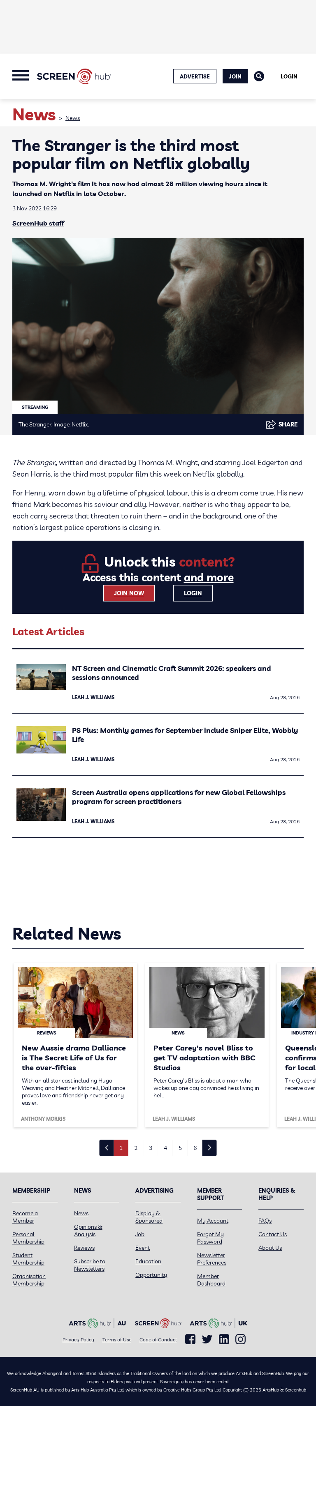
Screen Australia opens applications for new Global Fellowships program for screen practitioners (179, 797)
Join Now (129, 593)
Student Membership (28, 1258)
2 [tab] (135, 1148)
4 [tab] (165, 1148)
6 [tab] (195, 1148)
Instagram (240, 1339)
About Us (270, 1247)
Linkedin (224, 1339)
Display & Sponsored (149, 1217)
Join (235, 76)
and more (209, 577)
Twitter (207, 1339)
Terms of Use (116, 1339)
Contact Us (272, 1234)
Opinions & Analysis (88, 1230)
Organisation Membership (29, 1279)
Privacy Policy (78, 1339)
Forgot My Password (210, 1237)
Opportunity (151, 1275)
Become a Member (25, 1217)
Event (142, 1247)
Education (148, 1261)
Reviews (84, 1247)
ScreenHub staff (38, 223)
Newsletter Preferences (211, 1258)
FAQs (265, 1220)
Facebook (190, 1339)
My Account (212, 1220)
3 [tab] (150, 1148)
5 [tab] (180, 1148)
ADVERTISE (195, 76)
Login (289, 76)
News (72, 118)
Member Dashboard (211, 1279)
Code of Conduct (158, 1339)
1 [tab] (121, 1148)
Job (139, 1234)
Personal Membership (28, 1237)
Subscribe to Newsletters (89, 1265)
